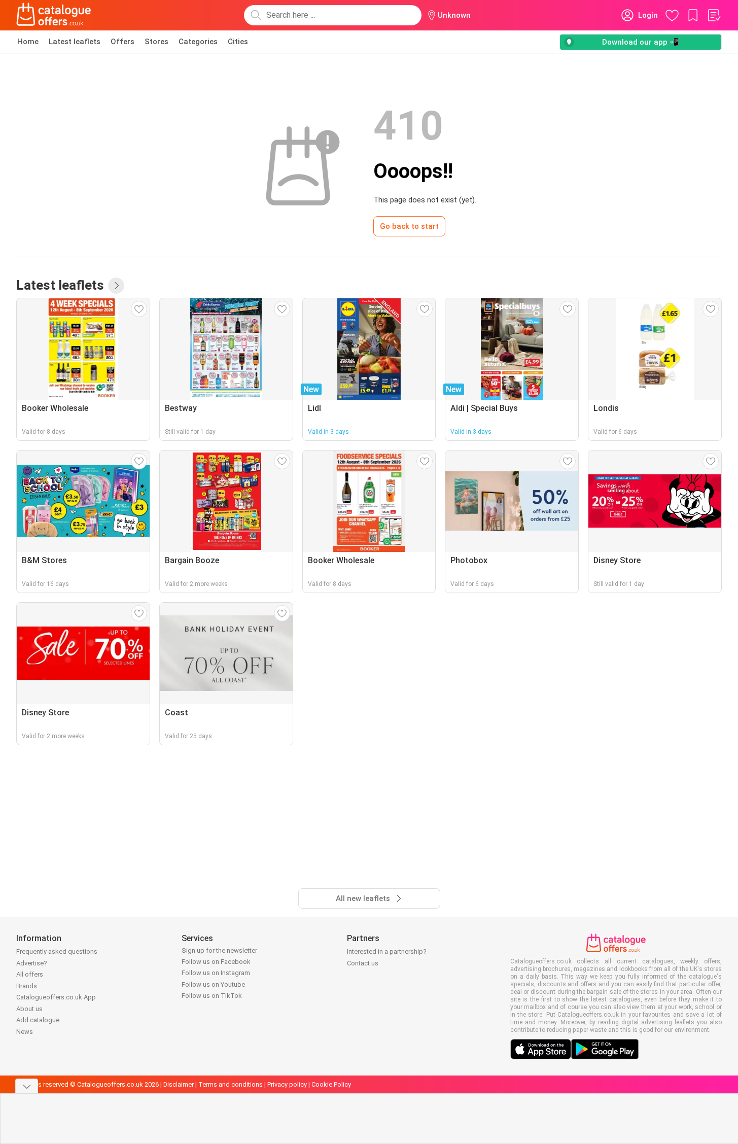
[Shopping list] (714, 15)
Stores (156, 41)
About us (29, 1009)
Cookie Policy (331, 1084)
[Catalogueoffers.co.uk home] (53, 15)
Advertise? (31, 963)
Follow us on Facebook (216, 961)
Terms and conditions (230, 1084)
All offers (29, 974)
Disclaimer (178, 1084)
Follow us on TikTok (212, 995)
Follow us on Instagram (216, 973)
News (24, 1031)
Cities (238, 41)
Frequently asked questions (56, 951)
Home (28, 41)
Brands (26, 986)
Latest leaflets (74, 41)
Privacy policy (287, 1084)
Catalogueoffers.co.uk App (56, 997)
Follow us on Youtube (213, 984)
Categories (198, 41)
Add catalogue (37, 1020)
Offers (122, 41)
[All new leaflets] (116, 286)
